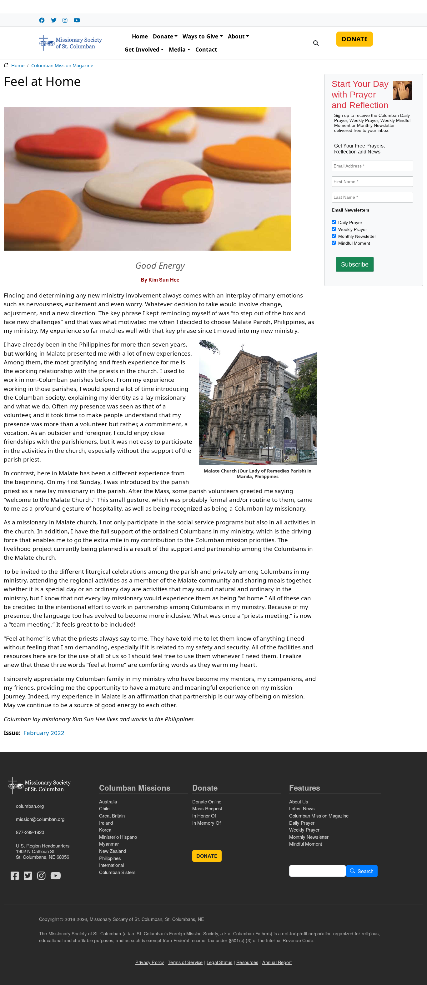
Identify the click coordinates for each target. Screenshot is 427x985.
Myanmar (109, 843)
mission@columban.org (40, 819)
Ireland (106, 822)
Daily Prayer (349, 222)
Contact (206, 49)
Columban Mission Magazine (62, 65)
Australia (108, 801)
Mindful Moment (353, 243)
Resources (247, 962)
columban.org (30, 805)
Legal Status (219, 962)
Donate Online (206, 801)
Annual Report (277, 962)
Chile (104, 808)
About (236, 36)
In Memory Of (206, 822)
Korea (105, 829)
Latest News (302, 808)
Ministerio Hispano (118, 836)
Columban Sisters (117, 872)
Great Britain (112, 815)
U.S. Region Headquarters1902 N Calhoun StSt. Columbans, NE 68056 (43, 851)
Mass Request (207, 808)
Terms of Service (185, 962)
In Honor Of (204, 815)
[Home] (70, 42)
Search (366, 871)
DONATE (355, 38)
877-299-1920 (30, 832)
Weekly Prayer (352, 229)
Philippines (110, 858)
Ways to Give (200, 36)
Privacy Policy (149, 962)
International (111, 865)
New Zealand (112, 851)
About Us (298, 801)
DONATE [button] (207, 855)
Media (177, 49)
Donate (163, 36)
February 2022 (43, 733)
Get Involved (141, 49)
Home (140, 36)
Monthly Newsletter (356, 236)
